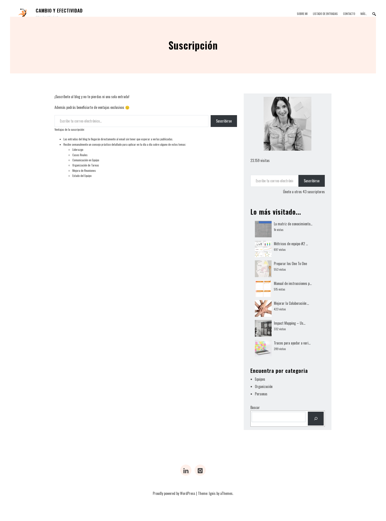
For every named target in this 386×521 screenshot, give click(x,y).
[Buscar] (316, 419)
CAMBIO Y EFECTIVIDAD (59, 10)
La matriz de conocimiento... (293, 223)
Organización (264, 386)
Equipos (260, 379)
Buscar (255, 407)
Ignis (212, 493)
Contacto (349, 13)
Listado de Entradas (325, 13)
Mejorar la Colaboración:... (291, 303)
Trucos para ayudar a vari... (292, 343)
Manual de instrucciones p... (293, 283)
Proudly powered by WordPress (174, 493)
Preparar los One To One (290, 263)
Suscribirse (224, 121)
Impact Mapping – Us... (289, 323)
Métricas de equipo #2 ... (291, 243)
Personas (261, 393)
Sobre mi (302, 13)
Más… (364, 13)
